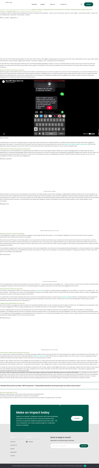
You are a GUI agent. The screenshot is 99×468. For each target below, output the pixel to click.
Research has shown (39, 356)
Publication (13, 452)
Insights (42, 4)
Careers (12, 456)
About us (52, 4)
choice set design (67, 297)
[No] (97, 466)
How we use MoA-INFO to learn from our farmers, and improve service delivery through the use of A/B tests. (30, 397)
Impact (12, 449)
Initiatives (34, 4)
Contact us (63, 4)
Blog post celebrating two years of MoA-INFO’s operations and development (22, 394)
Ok (85, 465)
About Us (13, 442)
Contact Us (13, 445)
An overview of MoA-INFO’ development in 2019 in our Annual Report (19, 396)
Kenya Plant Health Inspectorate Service (76, 144)
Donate (88, 4)
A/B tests (39, 290)
